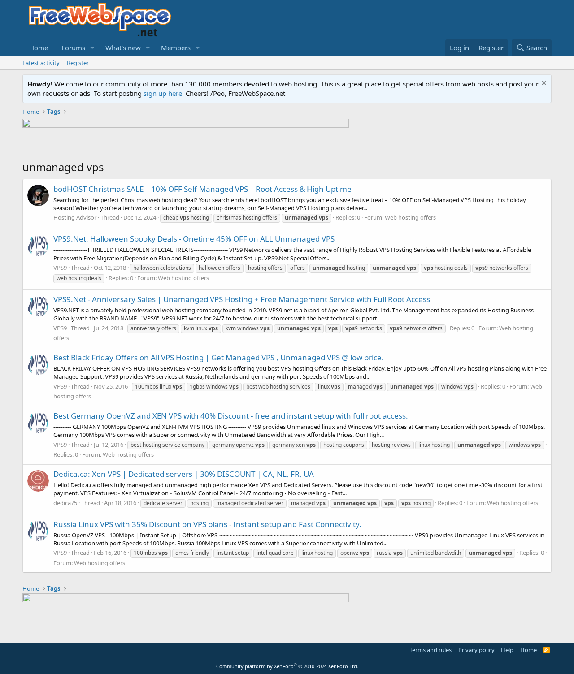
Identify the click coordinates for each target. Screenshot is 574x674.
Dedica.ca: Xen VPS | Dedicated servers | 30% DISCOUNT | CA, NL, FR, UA (183, 474)
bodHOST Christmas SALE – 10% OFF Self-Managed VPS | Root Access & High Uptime (202, 189)
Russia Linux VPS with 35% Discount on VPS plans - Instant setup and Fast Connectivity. (207, 524)
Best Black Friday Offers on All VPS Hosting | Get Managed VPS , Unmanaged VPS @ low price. (218, 357)
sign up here (163, 93)
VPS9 (60, 268)
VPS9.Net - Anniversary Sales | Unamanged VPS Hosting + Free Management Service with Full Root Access (241, 299)
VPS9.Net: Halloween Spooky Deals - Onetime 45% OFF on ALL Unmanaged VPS (194, 238)
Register (78, 63)
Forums (73, 47)
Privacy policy (476, 650)
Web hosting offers (410, 217)
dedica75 (65, 503)
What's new (123, 47)
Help (507, 650)
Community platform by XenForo (287, 666)
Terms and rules (430, 650)
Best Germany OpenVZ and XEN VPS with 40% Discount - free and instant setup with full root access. (230, 415)
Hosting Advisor (74, 217)
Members (176, 47)
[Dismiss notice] (543, 84)
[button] (92, 47)
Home (38, 47)
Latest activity (41, 63)
